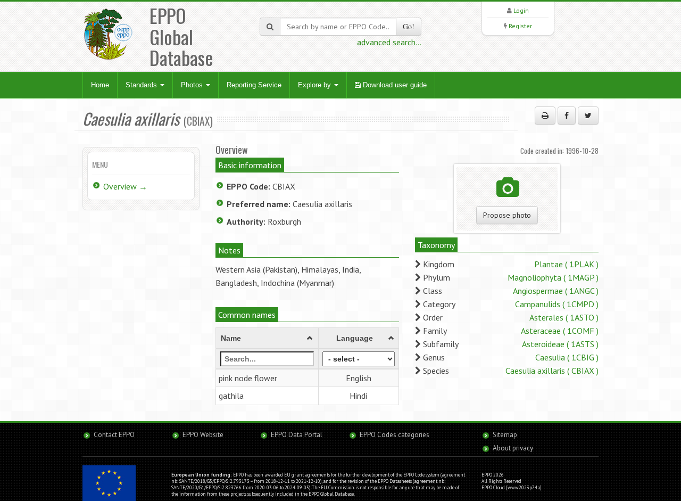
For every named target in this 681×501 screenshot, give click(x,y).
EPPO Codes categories (394, 434)
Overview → (125, 186)
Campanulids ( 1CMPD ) (557, 304)
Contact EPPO (114, 434)
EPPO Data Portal (296, 434)
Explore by (315, 85)
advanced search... (389, 42)
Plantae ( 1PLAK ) (566, 264)
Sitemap (505, 434)
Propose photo (507, 215)
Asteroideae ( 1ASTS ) (560, 344)
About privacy (513, 448)
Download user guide (394, 85)
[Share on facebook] (567, 115)
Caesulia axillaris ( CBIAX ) (552, 370)
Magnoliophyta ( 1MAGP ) (553, 277)
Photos (193, 85)
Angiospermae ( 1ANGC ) (556, 290)
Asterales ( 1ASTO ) (564, 317)
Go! (408, 26)
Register (520, 26)
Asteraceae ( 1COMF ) (560, 330)
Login (521, 10)
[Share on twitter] (588, 115)
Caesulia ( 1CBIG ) (567, 357)
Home (100, 85)
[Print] (545, 115)
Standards (142, 85)
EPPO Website (202, 434)
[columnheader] (267, 338)
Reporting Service (254, 85)
